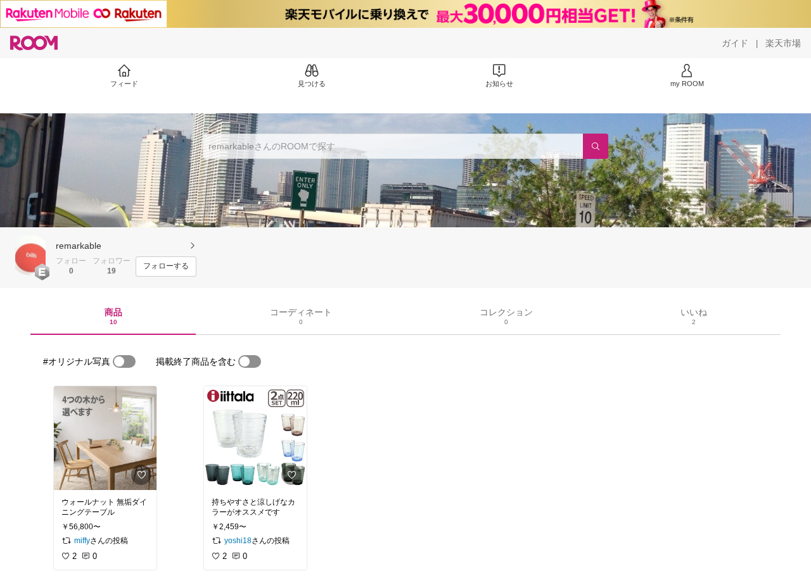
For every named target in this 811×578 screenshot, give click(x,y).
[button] (30, 255)
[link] (105, 438)
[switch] (124, 361)
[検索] (595, 146)
